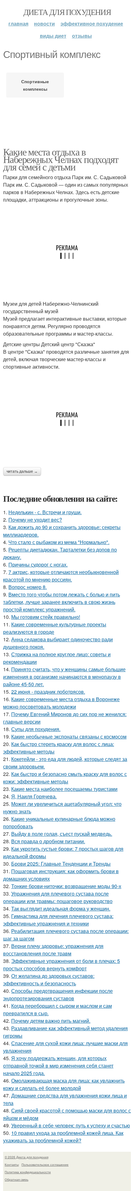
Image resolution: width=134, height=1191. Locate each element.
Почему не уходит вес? (35, 519)
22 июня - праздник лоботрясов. (48, 691)
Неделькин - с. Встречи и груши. (45, 512)
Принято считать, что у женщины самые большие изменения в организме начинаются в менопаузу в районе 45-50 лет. (64, 677)
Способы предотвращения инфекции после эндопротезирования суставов (58, 994)
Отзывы (82, 35)
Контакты (12, 1164)
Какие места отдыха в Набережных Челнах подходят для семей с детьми (60, 159)
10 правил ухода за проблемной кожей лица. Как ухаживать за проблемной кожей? (63, 1136)
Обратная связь (16, 1179)
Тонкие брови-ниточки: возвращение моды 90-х (66, 886)
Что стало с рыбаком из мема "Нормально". (58, 542)
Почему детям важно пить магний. (50, 1020)
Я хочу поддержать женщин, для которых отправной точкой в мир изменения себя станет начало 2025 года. (58, 1066)
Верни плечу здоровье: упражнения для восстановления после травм (53, 949)
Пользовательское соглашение (45, 1164)
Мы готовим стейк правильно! (45, 616)
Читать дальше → (22, 471)
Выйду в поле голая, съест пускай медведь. (61, 833)
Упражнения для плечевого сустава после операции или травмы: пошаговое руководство (57, 897)
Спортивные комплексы (35, 85)
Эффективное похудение (91, 23)
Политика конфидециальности (28, 1172)
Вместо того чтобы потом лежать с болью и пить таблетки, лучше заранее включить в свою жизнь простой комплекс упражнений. (61, 602)
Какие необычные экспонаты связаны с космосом (69, 736)
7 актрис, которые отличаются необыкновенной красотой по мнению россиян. (61, 575)
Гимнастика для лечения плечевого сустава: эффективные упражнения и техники (58, 919)
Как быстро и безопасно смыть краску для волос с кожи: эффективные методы (65, 777)
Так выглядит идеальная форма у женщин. (60, 908)
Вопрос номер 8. (27, 587)
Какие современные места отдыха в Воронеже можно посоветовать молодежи (61, 703)
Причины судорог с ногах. (38, 564)
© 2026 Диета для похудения (26, 1157)
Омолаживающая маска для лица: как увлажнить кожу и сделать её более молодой (64, 1084)
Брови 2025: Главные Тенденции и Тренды (61, 863)
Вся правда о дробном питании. (48, 841)
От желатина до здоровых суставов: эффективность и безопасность (48, 979)
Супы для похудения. (35, 729)
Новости (44, 23)
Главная (18, 23)
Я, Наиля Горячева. (34, 796)
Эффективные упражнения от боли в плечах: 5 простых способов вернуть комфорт (61, 964)
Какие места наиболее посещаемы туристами (64, 788)
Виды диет (53, 35)
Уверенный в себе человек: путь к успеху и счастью (70, 1125)
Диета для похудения (67, 12)
